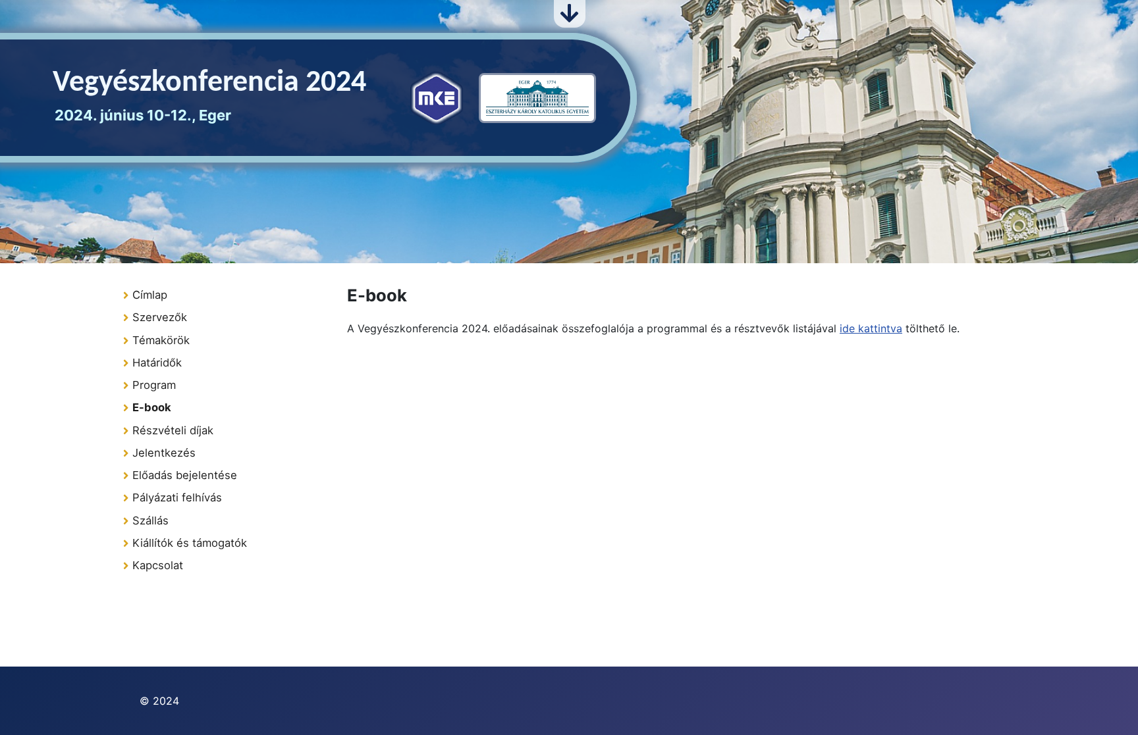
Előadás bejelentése (184, 475)
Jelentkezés (164, 452)
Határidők (157, 362)
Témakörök (161, 340)
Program (154, 385)
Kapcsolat (157, 565)
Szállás (150, 520)
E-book (151, 407)
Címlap (149, 294)
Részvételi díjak (172, 430)
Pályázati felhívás (177, 497)
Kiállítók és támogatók (189, 542)
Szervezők (159, 317)
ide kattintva (871, 328)
